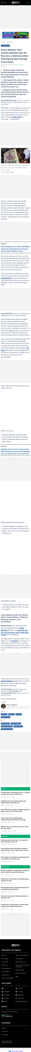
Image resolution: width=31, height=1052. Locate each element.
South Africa (10, 42)
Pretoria (14, 641)
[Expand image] (29, 148)
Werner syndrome (7, 726)
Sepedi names (5, 723)
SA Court (4, 714)
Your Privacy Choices (17, 1051)
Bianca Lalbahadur (20, 64)
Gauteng (18, 714)
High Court (17, 117)
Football (3, 908)
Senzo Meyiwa (6, 717)
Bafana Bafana (7, 681)
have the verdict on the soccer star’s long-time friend (15, 632)
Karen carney (18, 726)
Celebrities (4, 796)
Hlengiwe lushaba (7, 729)
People (3, 813)
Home (2, 42)
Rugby (3, 805)
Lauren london (15, 723)
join (3, 315)
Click (14, 100)
